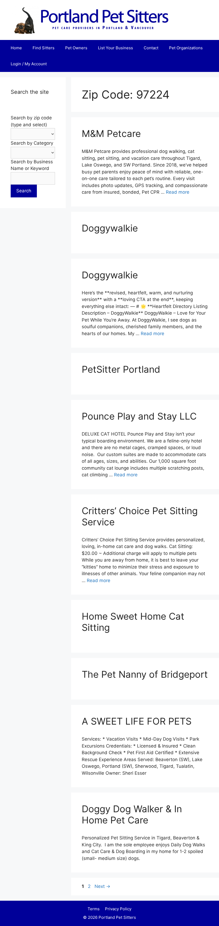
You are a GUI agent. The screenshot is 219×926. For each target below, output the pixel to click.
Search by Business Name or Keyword (32, 165)
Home (16, 47)
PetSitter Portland (121, 369)
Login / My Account (29, 63)
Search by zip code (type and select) (31, 121)
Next (102, 886)
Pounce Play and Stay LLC (139, 416)
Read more (177, 192)
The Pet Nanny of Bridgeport (145, 674)
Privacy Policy (118, 908)
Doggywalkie (110, 228)
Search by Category (32, 143)
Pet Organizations (186, 47)
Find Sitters (43, 47)
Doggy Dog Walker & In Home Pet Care (132, 814)
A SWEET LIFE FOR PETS (136, 721)
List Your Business (115, 47)
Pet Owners (76, 47)
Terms (94, 908)
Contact (151, 47)
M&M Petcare (111, 133)
